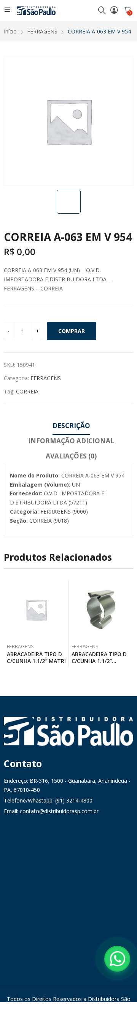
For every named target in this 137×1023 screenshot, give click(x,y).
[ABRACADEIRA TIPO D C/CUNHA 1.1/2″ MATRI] (36, 609)
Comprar (71, 331)
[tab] (71, 427)
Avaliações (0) (71, 456)
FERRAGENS (45, 378)
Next (127, 623)
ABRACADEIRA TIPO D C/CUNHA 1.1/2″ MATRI (36, 657)
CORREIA (27, 391)
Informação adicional (71, 440)
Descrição (71, 425)
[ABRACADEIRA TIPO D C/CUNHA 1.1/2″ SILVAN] (101, 609)
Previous (9, 623)
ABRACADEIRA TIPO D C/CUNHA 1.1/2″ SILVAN (99, 660)
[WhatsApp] (117, 959)
